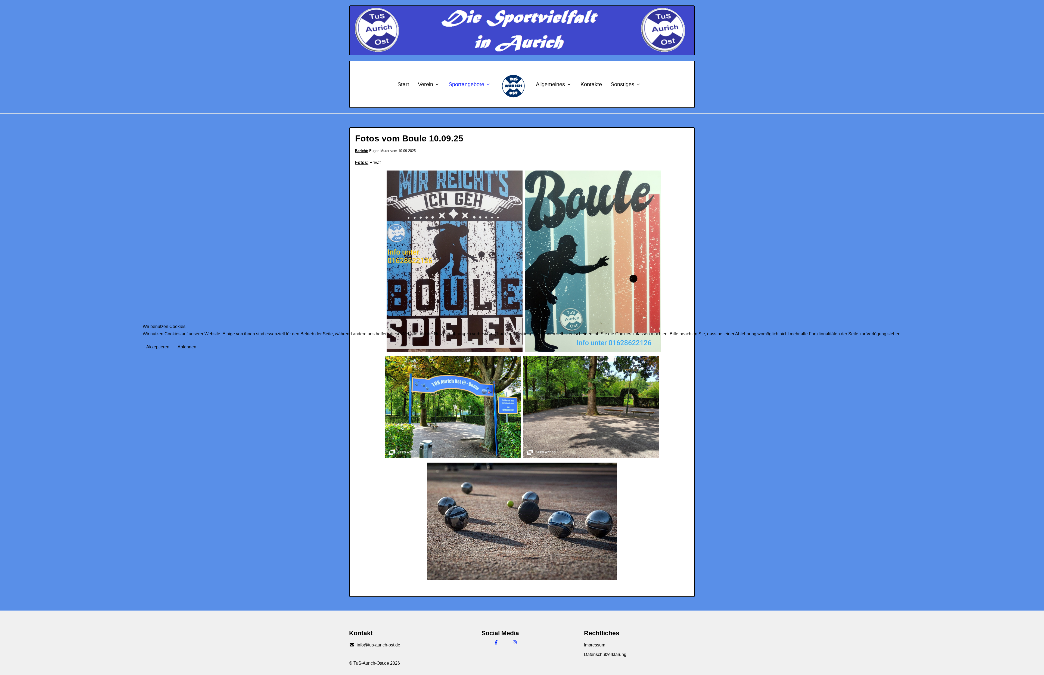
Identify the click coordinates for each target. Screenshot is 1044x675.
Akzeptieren (157, 347)
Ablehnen (187, 347)
